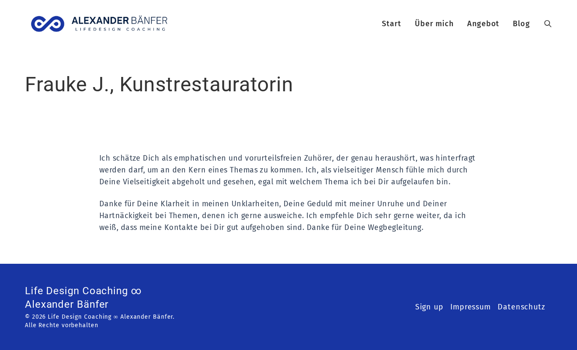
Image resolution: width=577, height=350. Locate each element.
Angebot (483, 23)
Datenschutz (521, 307)
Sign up (429, 307)
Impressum (470, 307)
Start (391, 23)
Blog (521, 23)
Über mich (434, 23)
